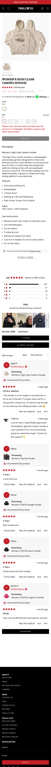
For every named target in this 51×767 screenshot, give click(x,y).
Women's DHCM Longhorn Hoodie (28, 597)
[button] (13, 87)
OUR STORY (7, 677)
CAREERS (5, 689)
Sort (25, 355)
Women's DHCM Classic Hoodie (26, 551)
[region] (25, 320)
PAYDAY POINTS (9, 729)
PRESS (4, 681)
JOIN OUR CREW (8, 721)
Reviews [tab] (8, 332)
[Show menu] (3, 8)
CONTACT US (7, 697)
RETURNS (6, 709)
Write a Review (30, 346)
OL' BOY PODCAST (9, 725)
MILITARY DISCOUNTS (11, 685)
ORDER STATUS (8, 705)
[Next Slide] (47, 320)
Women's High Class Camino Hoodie (28, 375)
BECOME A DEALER (10, 737)
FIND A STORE (8, 713)
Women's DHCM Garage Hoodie (26, 504)
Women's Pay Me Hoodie (23, 458)
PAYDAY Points (35, 251)
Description (7, 146)
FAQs (4, 701)
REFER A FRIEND (9, 733)
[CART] (47, 8)
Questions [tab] (23, 332)
